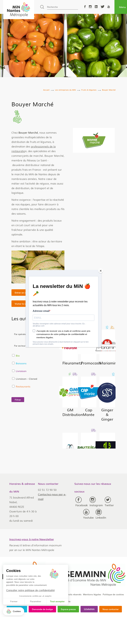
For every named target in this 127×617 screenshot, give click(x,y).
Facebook (81, 505)
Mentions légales (92, 594)
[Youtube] (108, 6)
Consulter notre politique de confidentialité (30, 590)
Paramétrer (35, 601)
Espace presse (68, 609)
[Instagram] (90, 6)
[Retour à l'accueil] (18, 9)
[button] (13, 611)
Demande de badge (42, 609)
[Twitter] (102, 6)
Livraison (21, 371)
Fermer (14, 601)
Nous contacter (111, 609)
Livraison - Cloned (26, 378)
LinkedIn (101, 517)
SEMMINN (89, 609)
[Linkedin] (96, 6)
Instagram (96, 505)
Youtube (88, 517)
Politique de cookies (113, 594)
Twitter (109, 505)
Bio (18, 355)
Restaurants (23, 386)
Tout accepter (57, 601)
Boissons (21, 363)
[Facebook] (85, 6)
